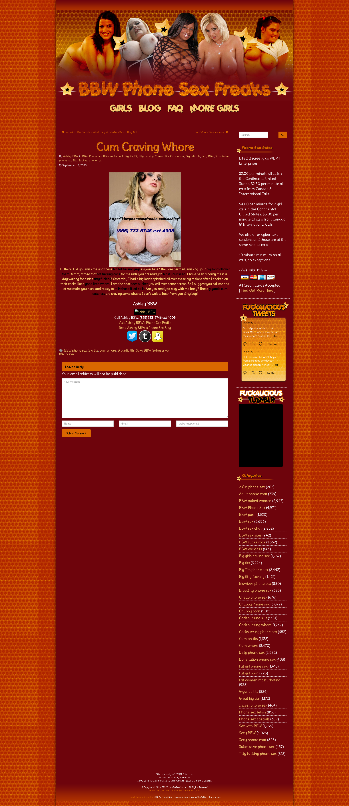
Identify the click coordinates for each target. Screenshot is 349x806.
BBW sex (246, 521)
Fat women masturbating (259, 680)
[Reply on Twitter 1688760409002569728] (246, 373)
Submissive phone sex (257, 746)
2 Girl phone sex (252, 487)
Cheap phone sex (253, 597)
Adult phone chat (253, 493)
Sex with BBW (250, 726)
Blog (150, 108)
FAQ (175, 108)
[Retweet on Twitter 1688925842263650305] (254, 344)
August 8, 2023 (251, 322)
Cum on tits (162, 156)
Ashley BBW (71, 156)
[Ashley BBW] (145, 311)
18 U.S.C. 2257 (164, 790)
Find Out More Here (257, 290)
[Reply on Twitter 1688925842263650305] (246, 344)
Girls (121, 108)
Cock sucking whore (255, 625)
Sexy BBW (208, 156)
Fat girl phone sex (253, 666)
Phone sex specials (254, 719)
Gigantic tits (193, 156)
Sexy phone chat (252, 739)
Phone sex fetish (252, 712)
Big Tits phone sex (253, 569)
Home (152, 790)
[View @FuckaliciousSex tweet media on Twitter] (276, 336)
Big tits (129, 156)
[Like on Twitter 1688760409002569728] (262, 373)
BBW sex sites (250, 535)
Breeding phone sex (255, 590)
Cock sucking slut (253, 618)
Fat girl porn (248, 673)
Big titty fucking (144, 156)
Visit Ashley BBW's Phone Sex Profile (145, 323)
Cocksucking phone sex (258, 631)
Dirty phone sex (252, 652)
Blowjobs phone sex (255, 583)
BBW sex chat (250, 528)
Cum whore (177, 156)
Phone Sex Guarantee (182, 790)
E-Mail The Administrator (141, 797)
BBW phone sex (75, 350)
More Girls (214, 108)
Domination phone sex (257, 659)
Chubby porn (249, 611)
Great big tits (249, 698)
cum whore (108, 350)
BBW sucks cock (113, 156)
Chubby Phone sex (254, 604)
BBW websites (250, 549)
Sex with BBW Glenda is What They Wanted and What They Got (101, 132)
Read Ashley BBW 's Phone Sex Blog (145, 328)
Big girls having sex (254, 556)
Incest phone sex (253, 705)
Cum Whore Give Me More (209, 132)
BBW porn (247, 514)
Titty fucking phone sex (87, 160)
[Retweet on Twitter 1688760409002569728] (254, 373)
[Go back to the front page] (174, 55)
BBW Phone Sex (92, 156)
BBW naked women (255, 500)
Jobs (197, 790)
